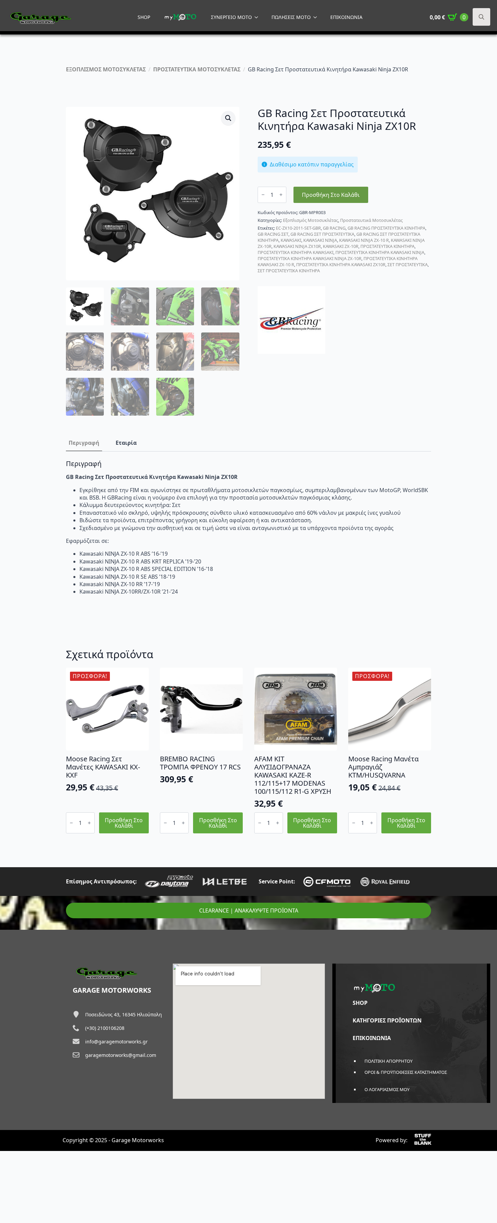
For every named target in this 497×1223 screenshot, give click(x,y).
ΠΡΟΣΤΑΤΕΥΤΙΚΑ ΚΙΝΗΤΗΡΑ (387, 246)
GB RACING (334, 228)
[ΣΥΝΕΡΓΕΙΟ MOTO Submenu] (258, 17)
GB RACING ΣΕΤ (273, 234)
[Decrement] (263, 194)
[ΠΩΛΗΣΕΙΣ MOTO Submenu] (317, 17)
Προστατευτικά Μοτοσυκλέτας (371, 220)
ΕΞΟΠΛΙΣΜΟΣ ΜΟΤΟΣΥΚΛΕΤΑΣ (106, 69)
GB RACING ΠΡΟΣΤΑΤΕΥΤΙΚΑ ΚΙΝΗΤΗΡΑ (386, 228)
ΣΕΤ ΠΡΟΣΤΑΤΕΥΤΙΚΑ (407, 264)
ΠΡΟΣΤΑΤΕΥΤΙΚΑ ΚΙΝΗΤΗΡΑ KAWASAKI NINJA (379, 252)
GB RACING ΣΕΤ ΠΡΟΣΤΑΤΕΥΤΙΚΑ (322, 234)
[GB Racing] (291, 320)
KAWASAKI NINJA (320, 240)
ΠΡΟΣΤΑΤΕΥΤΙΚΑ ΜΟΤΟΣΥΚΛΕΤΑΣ (196, 69)
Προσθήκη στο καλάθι (331, 195)
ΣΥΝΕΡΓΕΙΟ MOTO (231, 17)
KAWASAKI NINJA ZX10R (297, 246)
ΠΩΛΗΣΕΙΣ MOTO (291, 17)
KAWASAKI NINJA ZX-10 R (364, 240)
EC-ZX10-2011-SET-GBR (298, 228)
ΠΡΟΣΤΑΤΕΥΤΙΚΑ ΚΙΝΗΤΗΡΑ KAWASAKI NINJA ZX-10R (309, 258)
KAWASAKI (291, 240)
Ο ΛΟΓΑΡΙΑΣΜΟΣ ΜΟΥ (386, 1089)
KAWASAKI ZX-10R (340, 246)
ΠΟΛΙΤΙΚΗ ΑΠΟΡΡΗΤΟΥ (388, 1061)
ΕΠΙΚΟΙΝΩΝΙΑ (346, 17)
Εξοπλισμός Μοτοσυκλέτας (310, 220)
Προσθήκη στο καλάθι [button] (124, 822)
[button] (228, 118)
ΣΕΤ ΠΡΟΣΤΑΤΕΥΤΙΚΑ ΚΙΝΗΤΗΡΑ (289, 271)
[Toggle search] (481, 17)
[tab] (84, 442)
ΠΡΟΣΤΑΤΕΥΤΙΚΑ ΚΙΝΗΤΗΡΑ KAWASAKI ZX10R (340, 264)
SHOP (144, 17)
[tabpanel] (248, 527)
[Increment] (281, 194)
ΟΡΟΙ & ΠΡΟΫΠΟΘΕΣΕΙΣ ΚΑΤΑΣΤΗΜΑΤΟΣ (405, 1072)
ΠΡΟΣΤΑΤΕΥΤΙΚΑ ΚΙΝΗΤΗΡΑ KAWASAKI (295, 252)
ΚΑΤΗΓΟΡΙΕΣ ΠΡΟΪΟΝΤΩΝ (387, 1020)
